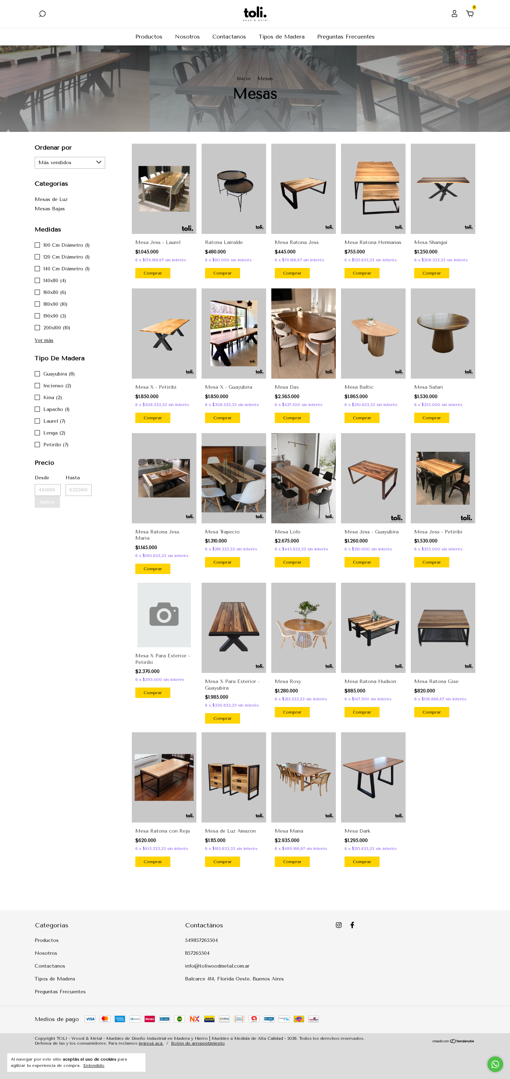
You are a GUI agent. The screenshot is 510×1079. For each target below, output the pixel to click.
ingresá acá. (151, 1043)
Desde (42, 478)
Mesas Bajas (50, 209)
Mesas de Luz (51, 199)
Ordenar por (53, 147)
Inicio (244, 79)
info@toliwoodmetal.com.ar (217, 966)
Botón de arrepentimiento (198, 1043)
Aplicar (47, 502)
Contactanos (229, 36)
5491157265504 (201, 940)
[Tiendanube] (453, 1041)
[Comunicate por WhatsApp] (495, 1064)
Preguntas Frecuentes (346, 36)
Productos (148, 36)
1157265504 (197, 953)
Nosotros (187, 36)
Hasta (73, 478)
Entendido (93, 1065)
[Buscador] (42, 14)
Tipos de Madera (281, 36)
